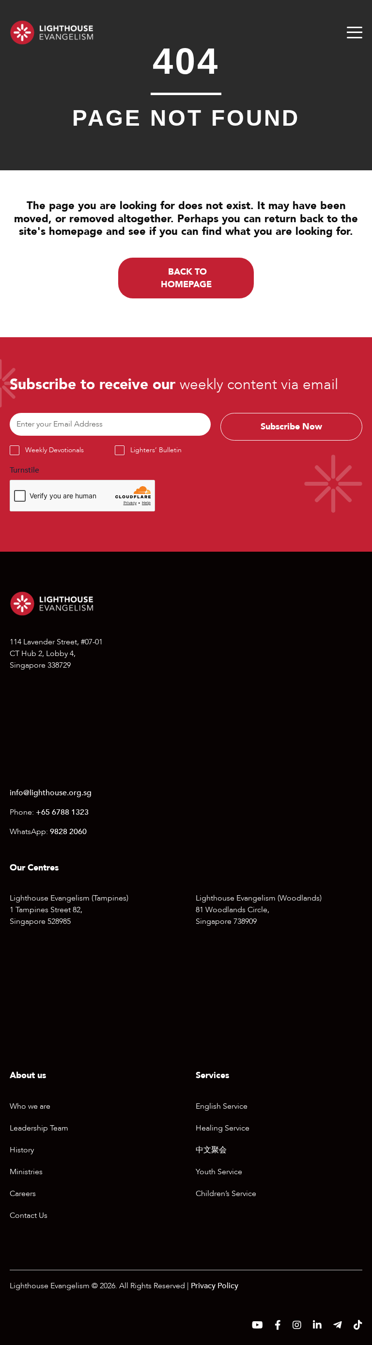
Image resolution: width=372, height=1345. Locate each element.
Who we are (30, 1106)
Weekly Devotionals (54, 450)
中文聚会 (211, 1150)
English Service (222, 1106)
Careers (23, 1193)
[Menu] (354, 32)
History (22, 1150)
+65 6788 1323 (62, 812)
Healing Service (222, 1128)
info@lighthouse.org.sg (51, 792)
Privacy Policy (214, 1285)
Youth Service (219, 1171)
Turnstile (24, 470)
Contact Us (28, 1215)
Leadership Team (39, 1128)
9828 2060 (68, 831)
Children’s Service (226, 1193)
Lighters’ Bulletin (156, 450)
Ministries (26, 1171)
